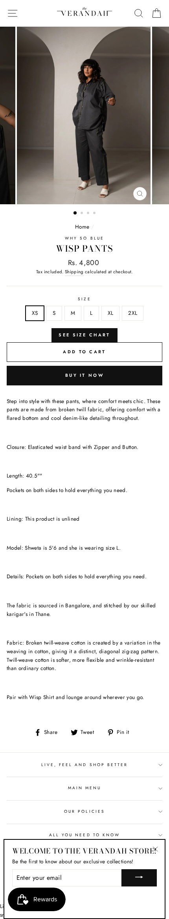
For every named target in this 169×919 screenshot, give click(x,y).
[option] (84, 115)
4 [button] (95, 214)
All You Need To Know (84, 835)
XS (35, 313)
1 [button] (75, 213)
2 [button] (82, 214)
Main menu (84, 788)
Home (82, 227)
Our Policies (84, 811)
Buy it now (84, 375)
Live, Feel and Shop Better (84, 765)
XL (111, 313)
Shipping (74, 272)
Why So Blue (84, 238)
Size (84, 299)
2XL (132, 313)
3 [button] (89, 214)
